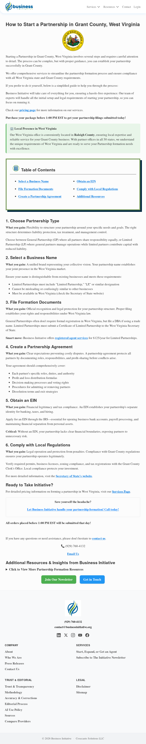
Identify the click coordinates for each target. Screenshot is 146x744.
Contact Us (12, 669)
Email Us (73, 554)
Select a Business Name (33, 181)
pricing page (27, 110)
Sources (10, 715)
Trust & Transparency (19, 686)
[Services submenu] (99, 6)
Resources (109, 7)
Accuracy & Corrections (21, 698)
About (9, 651)
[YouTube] (80, 635)
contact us (98, 538)
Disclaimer (83, 686)
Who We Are (13, 657)
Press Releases (14, 663)
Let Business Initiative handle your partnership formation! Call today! (73, 509)
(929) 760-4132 (73, 622)
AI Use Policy (13, 709)
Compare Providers (18, 721)
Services (91, 7)
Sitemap (81, 692)
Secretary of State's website (74, 476)
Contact (126, 7)
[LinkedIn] (59, 635)
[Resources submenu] (117, 6)
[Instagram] (73, 635)
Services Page (121, 491)
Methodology (13, 692)
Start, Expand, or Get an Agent (96, 651)
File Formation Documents (35, 189)
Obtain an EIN (86, 181)
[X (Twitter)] (66, 635)
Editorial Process (16, 704)
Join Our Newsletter (59, 579)
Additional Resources (91, 196)
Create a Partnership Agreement (39, 196)
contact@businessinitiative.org (73, 627)
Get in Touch (92, 579)
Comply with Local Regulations (97, 189)
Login (137, 7)
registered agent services (71, 338)
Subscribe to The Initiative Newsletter (101, 657)
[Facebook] (87, 635)
